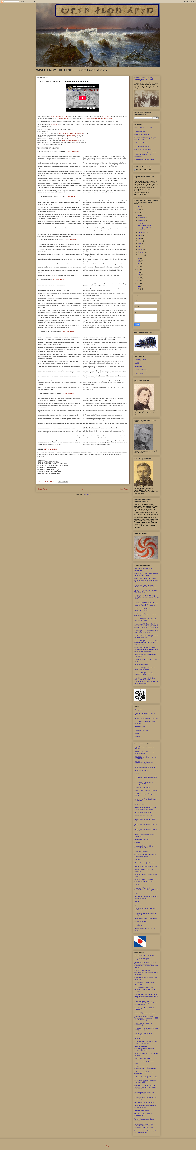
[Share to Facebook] (65, 482)
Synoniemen (138, 905)
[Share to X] (63, 482)
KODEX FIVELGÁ (69, 196)
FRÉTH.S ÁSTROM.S (50, 449)
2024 (138, 212)
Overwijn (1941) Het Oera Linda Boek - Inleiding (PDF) (144, 668)
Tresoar (136, 733)
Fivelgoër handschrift (72, 135)
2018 (138, 269)
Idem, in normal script (141, 664)
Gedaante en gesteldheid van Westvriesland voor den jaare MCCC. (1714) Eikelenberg (146, 1018)
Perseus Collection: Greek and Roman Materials (144, 1093)
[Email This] (59, 482)
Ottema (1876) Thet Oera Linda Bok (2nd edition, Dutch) (146, 619)
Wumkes (137, 736)
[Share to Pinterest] (67, 482)
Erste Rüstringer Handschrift (70, 140)
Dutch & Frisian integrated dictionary (146, 790)
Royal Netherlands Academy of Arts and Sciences (97, 118)
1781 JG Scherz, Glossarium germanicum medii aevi (143, 763)
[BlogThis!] (61, 482)
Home (83, 489)
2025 (138, 209)
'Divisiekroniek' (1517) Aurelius (144, 955)
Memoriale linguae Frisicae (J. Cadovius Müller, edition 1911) (144, 880)
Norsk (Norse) (139, 373)
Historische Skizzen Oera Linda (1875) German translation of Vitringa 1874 (146, 597)
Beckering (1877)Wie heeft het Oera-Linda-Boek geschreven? (146, 631)
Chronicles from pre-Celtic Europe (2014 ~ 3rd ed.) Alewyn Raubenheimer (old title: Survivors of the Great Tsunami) (146, 680)
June (140, 241)
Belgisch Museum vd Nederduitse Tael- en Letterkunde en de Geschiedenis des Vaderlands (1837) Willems (146, 964)
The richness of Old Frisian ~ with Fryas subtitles (63, 81)
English (136, 363)
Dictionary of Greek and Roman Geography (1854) (144, 783)
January (141, 255)
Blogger (108, 1146)
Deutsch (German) (140, 359)
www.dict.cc (138, 925)
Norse (136, 893)
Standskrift (54, 124)
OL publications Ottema (142, 146)
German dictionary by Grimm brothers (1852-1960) (143, 847)
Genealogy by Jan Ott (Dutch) (144, 159)
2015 (138, 278)
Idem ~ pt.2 (138, 1038)
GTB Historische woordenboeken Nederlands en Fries (145, 855)
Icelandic (137, 859)
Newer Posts (42, 489)
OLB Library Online (140, 143)
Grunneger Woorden (141, 851)
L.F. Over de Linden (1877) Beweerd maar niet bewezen (146, 636)
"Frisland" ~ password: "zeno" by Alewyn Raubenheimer (144, 714)
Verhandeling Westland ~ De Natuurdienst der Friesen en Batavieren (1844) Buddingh (143, 1125)
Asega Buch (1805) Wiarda (143, 959)
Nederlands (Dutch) (140, 370)
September (142, 232)
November (142, 220)
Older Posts (123, 489)
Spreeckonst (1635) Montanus (144, 1102)
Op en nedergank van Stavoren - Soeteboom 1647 (145, 1081)
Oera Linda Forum (140, 131)
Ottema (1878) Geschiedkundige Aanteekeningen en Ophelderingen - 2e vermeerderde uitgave (146, 649)
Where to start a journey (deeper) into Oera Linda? (144, 79)
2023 (138, 215)
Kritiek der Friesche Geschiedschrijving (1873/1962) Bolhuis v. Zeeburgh (144, 1048)
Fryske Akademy (139, 726)
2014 (138, 280)
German (137, 842)
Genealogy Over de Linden (143, 149)
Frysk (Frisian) (139, 366)
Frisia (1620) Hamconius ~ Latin (144, 1013)
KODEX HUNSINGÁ (73, 152)
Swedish (137, 901)
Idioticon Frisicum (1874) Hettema (145, 863)
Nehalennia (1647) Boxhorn (143, 1058)
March (140, 249)
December (142, 217)
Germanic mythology (141, 730)
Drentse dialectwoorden (142, 787)
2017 (138, 272)
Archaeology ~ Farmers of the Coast (146, 718)
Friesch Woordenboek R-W (143, 816)
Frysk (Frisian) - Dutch (141, 839)
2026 (138, 207)
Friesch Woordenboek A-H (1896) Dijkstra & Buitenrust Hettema (145, 808)
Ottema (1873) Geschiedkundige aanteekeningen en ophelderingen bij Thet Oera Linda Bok (146, 580)
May (140, 243)
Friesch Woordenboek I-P (142, 812)
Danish (136, 774)
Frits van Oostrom (63, 118)
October (141, 223)
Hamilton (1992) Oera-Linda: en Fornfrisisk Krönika (144, 673)
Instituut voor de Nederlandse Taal (145, 866)
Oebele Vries (105, 116)
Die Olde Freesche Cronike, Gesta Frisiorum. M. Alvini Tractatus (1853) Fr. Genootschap (146, 996)
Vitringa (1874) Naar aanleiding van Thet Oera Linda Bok (145, 591)
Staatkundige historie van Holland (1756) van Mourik (145, 1106)
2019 (138, 266)
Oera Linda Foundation (141, 134)
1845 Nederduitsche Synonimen (144, 767)
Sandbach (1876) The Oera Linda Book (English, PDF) (145, 609)
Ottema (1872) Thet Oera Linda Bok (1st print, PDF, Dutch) (146, 574)
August (140, 235)
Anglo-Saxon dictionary (141, 770)
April (140, 246)
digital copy (80, 133)
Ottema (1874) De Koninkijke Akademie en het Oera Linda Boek (145, 586)
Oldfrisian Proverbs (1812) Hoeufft (145, 1077)
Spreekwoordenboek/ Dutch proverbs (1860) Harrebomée (146, 897)
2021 (138, 261)
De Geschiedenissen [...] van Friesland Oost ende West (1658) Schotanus (145, 989)
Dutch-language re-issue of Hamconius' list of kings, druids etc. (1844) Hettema (145, 1002)
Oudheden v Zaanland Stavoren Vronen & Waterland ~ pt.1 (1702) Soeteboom (145, 1087)
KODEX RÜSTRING (68, 331)
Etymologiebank (139, 804)
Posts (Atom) (87, 494)
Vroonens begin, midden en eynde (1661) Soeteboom (145, 1131)
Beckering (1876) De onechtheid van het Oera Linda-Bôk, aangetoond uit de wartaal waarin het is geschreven (146, 625)
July (139, 238)
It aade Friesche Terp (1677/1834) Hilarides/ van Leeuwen (145, 1042)
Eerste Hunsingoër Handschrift (67, 133)
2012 (138, 286)
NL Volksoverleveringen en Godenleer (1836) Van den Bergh (145, 1067)
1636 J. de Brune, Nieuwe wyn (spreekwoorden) (144, 752)
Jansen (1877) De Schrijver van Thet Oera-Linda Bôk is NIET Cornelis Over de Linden (146, 642)
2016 (138, 275)
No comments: (49, 481)
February (141, 252)
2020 (138, 264)
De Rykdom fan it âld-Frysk (59, 116)
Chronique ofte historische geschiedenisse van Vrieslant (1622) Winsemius (146, 972)
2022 (138, 258)
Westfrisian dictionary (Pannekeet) (145, 918)
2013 (138, 283)
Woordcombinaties (140, 921)
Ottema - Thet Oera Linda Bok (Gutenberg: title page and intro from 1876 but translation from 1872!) (146, 603)
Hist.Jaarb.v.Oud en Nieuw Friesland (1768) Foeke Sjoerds (146, 1029)
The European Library (141, 1110)
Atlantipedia (138, 710)
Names (136, 884)
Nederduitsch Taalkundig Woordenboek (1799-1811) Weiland (146, 889)
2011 (138, 289)
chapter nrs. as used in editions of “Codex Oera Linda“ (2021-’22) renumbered (145, 154)
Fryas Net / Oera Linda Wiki (143, 128)
